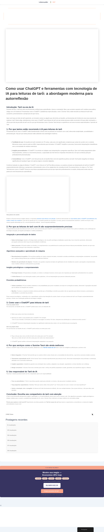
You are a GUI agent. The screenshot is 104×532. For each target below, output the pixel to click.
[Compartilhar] (12, 501)
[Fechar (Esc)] (18, 501)
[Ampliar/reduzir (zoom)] (2, 501)
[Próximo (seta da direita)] (7, 503)
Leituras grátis (43, 2)
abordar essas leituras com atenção (46, 218)
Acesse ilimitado (62, 2)
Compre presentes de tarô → (52, 491)
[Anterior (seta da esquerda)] (2, 503)
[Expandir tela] (7, 501)
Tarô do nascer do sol (49, 347)
